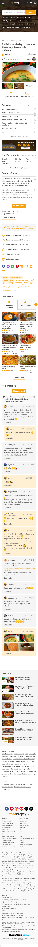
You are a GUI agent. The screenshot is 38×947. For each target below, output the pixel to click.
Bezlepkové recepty (22, 280)
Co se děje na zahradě (9, 859)
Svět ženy (5, 829)
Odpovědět (7, 422)
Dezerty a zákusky (29, 855)
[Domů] (3, 41)
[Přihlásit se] (35, 2)
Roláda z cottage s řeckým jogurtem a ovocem (16, 904)
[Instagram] (17, 809)
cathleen (11, 514)
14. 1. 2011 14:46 (28, 631)
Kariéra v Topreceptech (26, 838)
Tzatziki (29, 863)
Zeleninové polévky (16, 277)
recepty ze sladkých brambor (23, 759)
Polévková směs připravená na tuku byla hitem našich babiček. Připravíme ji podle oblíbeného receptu (24, 740)
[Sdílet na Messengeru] (8, 266)
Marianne (22, 827)
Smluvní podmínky (7, 844)
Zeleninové (22, 41)
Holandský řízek (7, 887)
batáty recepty (7, 754)
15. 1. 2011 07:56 (28, 465)
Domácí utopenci (29, 891)
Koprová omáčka (25, 885)
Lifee (21, 831)
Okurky (22, 21)
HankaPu (22, 351)
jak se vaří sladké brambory (23, 766)
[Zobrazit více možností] (3, 270)
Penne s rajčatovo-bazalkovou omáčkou (14, 899)
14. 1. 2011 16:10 (28, 616)
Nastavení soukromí (8, 836)
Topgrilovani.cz (24, 825)
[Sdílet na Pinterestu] (17, 266)
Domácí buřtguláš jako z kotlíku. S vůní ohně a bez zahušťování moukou (24, 705)
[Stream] (26, 809)
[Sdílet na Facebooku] (3, 266)
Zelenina (32, 284)
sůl (9, 789)
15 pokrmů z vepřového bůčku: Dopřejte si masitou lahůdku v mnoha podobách (24, 696)
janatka (10, 407)
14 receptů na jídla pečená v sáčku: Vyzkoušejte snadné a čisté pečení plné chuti (25, 722)
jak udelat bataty (15, 774)
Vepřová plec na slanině (9, 908)
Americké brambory (24, 857)
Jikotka (10, 616)
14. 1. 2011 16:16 (28, 560)
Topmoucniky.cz (24, 823)
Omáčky (20, 18)
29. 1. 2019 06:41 (28, 429)
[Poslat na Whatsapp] (12, 266)
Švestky (29, 21)
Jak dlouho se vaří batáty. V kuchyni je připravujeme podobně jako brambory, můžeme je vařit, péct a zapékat (24, 689)
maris (29, 59)
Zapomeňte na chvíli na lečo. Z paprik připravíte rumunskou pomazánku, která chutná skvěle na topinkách (25, 714)
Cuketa (20, 24)
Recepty (8, 41)
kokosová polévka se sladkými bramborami (18, 761)
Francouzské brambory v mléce (27, 367)
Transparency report (25, 844)
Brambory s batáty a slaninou (9, 367)
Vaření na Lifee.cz (7, 823)
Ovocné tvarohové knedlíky (10, 880)
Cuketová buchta (8, 889)
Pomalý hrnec (21, 868)
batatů (24, 764)
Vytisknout (21, 266)
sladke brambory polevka (11, 764)
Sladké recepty (14, 872)
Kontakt (21, 847)
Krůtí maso (16, 866)
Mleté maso (24, 866)
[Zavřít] (34, 397)
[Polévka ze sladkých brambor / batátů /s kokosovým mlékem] (11, 638)
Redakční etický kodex (8, 847)
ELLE (20, 829)
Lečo (15, 889)
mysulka (11, 465)
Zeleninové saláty (13, 874)
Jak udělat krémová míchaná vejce (12, 913)
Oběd (31, 280)
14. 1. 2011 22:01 (28, 478)
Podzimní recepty (8, 284)
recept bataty (14, 756)
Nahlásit (21, 842)
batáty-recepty (19, 769)
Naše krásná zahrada (8, 831)
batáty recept (19, 754)
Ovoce (4, 876)
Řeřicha (33, 857)
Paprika (13, 24)
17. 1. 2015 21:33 (28, 445)
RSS (20, 836)
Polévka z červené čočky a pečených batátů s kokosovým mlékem (26, 325)
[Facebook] (7, 809)
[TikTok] (31, 809)
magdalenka (12, 492)
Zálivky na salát (29, 861)
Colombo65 (12, 585)
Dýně (33, 24)
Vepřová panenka (20, 863)
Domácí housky (6, 906)
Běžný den (18, 284)
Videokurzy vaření (7, 825)
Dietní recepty (24, 872)
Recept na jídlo (6, 821)
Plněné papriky (17, 878)
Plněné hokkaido (7, 897)
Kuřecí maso (14, 21)
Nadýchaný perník (23, 889)
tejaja (3, 373)
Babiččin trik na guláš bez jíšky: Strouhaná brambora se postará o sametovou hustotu (18, 930)
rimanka (21, 373)
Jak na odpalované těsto (9, 857)
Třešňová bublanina (8, 863)
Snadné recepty (14, 287)
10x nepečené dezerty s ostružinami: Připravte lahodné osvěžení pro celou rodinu (24, 680)
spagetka (11, 560)
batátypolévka (7, 766)
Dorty (33, 874)
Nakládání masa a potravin (10, 855)
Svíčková (20, 859)
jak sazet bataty (22, 771)
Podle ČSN (6, 24)
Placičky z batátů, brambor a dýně (25, 346)
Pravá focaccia (28, 859)
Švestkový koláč (18, 891)
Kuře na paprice (24, 887)
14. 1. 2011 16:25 (28, 530)
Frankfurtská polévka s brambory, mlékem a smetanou (10, 347)
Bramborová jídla (11, 868)
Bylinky (5, 287)
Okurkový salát (14, 885)
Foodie (21, 840)
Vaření (26, 284)
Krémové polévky (8, 280)
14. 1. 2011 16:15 (28, 598)
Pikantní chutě (25, 287)
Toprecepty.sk (23, 821)
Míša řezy (16, 887)
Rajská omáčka (24, 880)
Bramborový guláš (7, 883)
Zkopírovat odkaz (31, 266)
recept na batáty (26, 756)
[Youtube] (21, 809)
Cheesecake (17, 883)
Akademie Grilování (9, 18)
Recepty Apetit (6, 827)
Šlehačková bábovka (8, 861)
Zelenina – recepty (24, 853)
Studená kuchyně (25, 874)
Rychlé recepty (26, 27)
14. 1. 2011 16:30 (28, 514)
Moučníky (28, 18)
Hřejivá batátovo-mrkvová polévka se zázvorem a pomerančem (9, 325)
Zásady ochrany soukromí (9, 838)
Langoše (33, 887)
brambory (5, 784)
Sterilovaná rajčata (28, 878)
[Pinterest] (12, 809)
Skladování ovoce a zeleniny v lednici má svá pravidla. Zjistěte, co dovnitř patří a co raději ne (18, 922)
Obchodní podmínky (8, 842)
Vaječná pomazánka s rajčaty (10, 902)
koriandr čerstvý (20, 787)
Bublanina (9, 891)
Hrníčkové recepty (13, 27)
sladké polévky (7, 769)
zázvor (25, 784)
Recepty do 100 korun (9, 290)
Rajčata (27, 24)
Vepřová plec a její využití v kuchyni (12, 915)
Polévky (5, 21)
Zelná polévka (19, 861)
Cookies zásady (6, 840)
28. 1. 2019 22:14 (28, 406)
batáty (27, 754)
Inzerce (4, 849)
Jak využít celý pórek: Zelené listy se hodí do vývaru (18, 917)
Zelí (4, 27)
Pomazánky (14, 853)
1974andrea (5, 353)
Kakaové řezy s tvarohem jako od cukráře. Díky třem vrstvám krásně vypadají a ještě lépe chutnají (24, 731)
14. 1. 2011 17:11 (28, 491)
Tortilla (21, 855)
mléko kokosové (16, 784)
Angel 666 (5, 332)
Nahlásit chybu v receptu (20, 136)
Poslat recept (26, 266)
